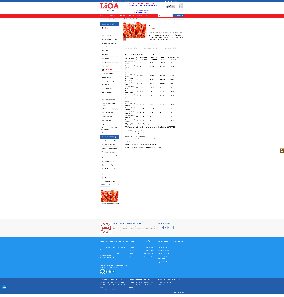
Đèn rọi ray (108, 174)
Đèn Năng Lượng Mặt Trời (110, 169)
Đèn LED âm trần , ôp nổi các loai (109, 156)
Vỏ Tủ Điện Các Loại (106, 96)
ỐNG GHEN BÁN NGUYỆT (108, 99)
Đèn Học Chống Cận (110, 165)
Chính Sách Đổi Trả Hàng (163, 253)
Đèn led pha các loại (110, 177)
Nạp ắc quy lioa (105, 65)
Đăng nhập (176, 1)
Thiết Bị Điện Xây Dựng (107, 81)
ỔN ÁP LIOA (108, 28)
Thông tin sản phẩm (131, 48)
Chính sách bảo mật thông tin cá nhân (162, 257)
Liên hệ (131, 256)
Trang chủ (131, 247)
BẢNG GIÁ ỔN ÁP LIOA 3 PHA (109, 43)
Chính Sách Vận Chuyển (163, 250)
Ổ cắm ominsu (105, 133)
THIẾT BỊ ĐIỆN (139, 15)
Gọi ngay (153, 43)
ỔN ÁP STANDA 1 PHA (107, 112)
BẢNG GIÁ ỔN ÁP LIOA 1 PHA (109, 39)
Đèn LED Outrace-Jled (110, 161)
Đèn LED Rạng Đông (110, 144)
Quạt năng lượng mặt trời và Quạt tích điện (109, 128)
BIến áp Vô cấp (105, 58)
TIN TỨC (146, 15)
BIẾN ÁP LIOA (131, 15)
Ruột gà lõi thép (106, 120)
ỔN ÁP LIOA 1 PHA (112, 15)
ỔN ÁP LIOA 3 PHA (122, 15)
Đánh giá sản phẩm (170, 48)
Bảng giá (131, 253)
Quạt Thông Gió (105, 84)
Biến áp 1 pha (105, 50)
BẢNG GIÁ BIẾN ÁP (148, 253)
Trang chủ (103, 18)
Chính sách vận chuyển (151, 48)
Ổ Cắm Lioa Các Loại (107, 73)
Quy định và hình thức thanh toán (163, 262)
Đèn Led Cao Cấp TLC (110, 140)
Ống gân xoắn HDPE (111, 18)
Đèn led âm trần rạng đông (109, 148)
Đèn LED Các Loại (106, 77)
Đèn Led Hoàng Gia (110, 152)
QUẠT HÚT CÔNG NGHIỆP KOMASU (108, 104)
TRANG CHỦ (103, 15)
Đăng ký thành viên (147, 256)
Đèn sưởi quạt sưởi (110, 181)
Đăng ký (181, 1)
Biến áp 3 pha (105, 54)
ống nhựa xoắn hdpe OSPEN (160, 127)
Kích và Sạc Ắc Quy (106, 92)
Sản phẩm (131, 250)
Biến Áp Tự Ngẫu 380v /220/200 (109, 62)
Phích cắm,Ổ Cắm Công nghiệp (109, 108)
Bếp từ (103, 124)
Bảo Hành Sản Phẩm (163, 247)
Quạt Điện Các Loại (106, 88)
